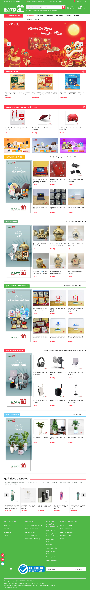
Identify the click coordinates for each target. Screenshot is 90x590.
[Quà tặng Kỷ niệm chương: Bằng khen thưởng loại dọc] (41, 298)
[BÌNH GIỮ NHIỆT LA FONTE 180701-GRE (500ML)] (28, 495)
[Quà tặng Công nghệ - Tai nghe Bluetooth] (41, 362)
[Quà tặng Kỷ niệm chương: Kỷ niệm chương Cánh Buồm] (76, 298)
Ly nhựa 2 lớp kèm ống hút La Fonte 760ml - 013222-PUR (11, 506)
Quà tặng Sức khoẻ (51, 548)
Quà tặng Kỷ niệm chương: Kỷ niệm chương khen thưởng (57, 309)
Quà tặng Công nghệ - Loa (57, 400)
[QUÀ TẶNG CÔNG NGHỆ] (19, 380)
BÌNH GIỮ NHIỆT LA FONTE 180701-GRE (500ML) (27, 506)
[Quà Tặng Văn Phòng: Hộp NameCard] (76, 169)
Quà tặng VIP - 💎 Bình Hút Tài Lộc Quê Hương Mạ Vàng (58, 245)
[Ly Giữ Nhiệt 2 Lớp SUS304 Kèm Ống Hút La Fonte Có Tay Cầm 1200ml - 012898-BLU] (77, 495)
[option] (45, 44)
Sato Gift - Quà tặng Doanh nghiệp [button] (52, 524)
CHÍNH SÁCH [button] (30, 521)
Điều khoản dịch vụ (65, 535)
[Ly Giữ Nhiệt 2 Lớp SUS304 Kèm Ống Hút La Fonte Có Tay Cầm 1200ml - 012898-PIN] (45, 495)
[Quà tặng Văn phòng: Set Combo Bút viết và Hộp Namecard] (41, 169)
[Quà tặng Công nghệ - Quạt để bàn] (58, 362)
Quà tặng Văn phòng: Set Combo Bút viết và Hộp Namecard (40, 181)
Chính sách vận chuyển (32, 528)
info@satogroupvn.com (38, 1)
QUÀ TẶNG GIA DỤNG (16, 478)
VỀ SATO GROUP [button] (10, 521)
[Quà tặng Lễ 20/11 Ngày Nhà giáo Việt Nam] (45, 82)
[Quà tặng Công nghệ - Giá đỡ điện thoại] (76, 390)
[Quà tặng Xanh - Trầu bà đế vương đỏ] (41, 427)
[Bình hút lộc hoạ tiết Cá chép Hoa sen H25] (58, 261)
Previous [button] (9, 44)
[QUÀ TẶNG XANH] (19, 445)
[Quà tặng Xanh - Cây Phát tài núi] (76, 427)
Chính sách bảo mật (31, 535)
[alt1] (17, 145)
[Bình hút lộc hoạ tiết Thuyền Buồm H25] (76, 233)
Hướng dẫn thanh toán (66, 528)
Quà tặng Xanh (50, 557)
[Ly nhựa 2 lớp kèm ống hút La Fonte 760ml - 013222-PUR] (12, 495)
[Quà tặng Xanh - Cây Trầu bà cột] (58, 427)
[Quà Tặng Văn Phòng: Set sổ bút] (58, 197)
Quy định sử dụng (30, 532)
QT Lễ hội (28, 10)
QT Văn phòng (41, 10)
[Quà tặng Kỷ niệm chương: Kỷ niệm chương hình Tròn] (76, 325)
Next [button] (81, 44)
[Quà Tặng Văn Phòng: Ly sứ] (76, 197)
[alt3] (73, 145)
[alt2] (45, 145)
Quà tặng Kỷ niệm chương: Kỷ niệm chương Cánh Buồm (75, 309)
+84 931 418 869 (57, 1)
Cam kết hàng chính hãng (32, 538)
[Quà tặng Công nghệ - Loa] (58, 390)
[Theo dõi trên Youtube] (11, 569)
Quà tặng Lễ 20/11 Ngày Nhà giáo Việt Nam (44, 92)
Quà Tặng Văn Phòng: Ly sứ (76, 207)
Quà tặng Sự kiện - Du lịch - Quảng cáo (21, 107)
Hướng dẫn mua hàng (66, 525)
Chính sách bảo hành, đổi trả (33, 525)
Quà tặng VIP (50, 544)
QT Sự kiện (34, 10)
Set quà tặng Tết (9, 92)
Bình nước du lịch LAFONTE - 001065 (70, 127)
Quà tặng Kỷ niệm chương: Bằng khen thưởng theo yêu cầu (40, 337)
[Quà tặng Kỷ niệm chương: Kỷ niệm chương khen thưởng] (58, 298)
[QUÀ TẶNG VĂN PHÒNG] (19, 187)
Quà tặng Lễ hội (12, 71)
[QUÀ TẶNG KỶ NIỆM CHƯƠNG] (19, 316)
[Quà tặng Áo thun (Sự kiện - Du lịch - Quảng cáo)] (17, 117)
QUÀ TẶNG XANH (12, 415)
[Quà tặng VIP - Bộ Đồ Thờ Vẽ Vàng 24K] (41, 233)
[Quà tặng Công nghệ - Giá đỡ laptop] (76, 362)
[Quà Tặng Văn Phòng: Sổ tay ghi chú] (58, 169)
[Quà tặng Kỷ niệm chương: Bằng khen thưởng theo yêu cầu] (41, 325)
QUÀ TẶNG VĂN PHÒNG (14, 157)
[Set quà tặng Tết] (17, 82)
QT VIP (47, 10)
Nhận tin (78, 569)
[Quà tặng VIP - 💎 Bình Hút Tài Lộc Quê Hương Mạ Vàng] (58, 233)
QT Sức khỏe (53, 10)
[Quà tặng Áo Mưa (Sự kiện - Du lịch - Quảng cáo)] (45, 117)
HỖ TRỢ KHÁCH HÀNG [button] (68, 521)
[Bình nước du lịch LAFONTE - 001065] (72, 117)
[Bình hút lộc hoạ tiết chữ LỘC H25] (76, 261)
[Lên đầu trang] (87, 580)
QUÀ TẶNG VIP (11, 221)
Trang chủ (7, 525)
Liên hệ (6, 535)
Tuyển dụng (7, 532)
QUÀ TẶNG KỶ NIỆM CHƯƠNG (16, 286)
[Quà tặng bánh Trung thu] (72, 82)
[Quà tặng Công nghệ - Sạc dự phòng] (41, 390)
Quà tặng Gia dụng (51, 560)
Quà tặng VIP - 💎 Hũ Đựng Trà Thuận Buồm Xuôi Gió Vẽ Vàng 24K (40, 273)
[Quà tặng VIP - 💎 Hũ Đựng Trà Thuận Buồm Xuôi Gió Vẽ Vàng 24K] (41, 261)
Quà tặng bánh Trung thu (67, 92)
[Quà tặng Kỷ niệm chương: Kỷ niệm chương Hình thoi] (58, 325)
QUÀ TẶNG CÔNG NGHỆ (14, 350)
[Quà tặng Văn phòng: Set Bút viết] (41, 197)
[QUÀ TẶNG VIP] (19, 252)
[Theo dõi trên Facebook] (6, 569)
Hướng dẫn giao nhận (66, 532)
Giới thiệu (6, 528)
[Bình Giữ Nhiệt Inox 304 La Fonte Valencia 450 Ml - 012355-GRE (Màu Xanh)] (61, 495)
